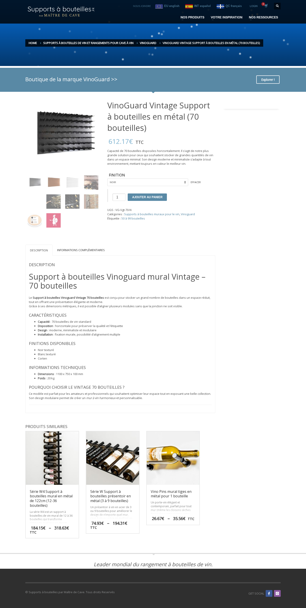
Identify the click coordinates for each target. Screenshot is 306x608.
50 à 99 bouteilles (133, 218)
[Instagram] (277, 593)
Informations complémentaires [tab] (81, 250)
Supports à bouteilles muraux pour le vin (151, 214)
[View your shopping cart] (265, 6)
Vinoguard (188, 214)
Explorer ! (268, 79)
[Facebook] (269, 593)
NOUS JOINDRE (142, 5)
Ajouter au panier (147, 197)
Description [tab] (39, 250)
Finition (117, 175)
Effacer (196, 182)
